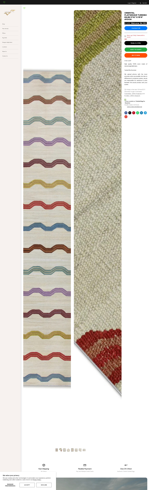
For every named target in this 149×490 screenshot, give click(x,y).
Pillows (3, 33)
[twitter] (129, 112)
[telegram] (145, 112)
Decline (44, 485)
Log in (129, 3)
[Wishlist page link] (4, 1)
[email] (125, 116)
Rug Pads (4, 38)
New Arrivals (5, 28)
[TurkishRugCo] (10, 12)
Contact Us (5, 56)
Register (134, 3)
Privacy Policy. (37, 480)
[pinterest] (133, 112)
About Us (4, 51)
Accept (27, 485)
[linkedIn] (141, 112)
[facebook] (125, 112)
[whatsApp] (137, 112)
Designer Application (7, 42)
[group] (56, 450)
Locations (4, 47)
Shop (3, 24)
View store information (134, 106)
